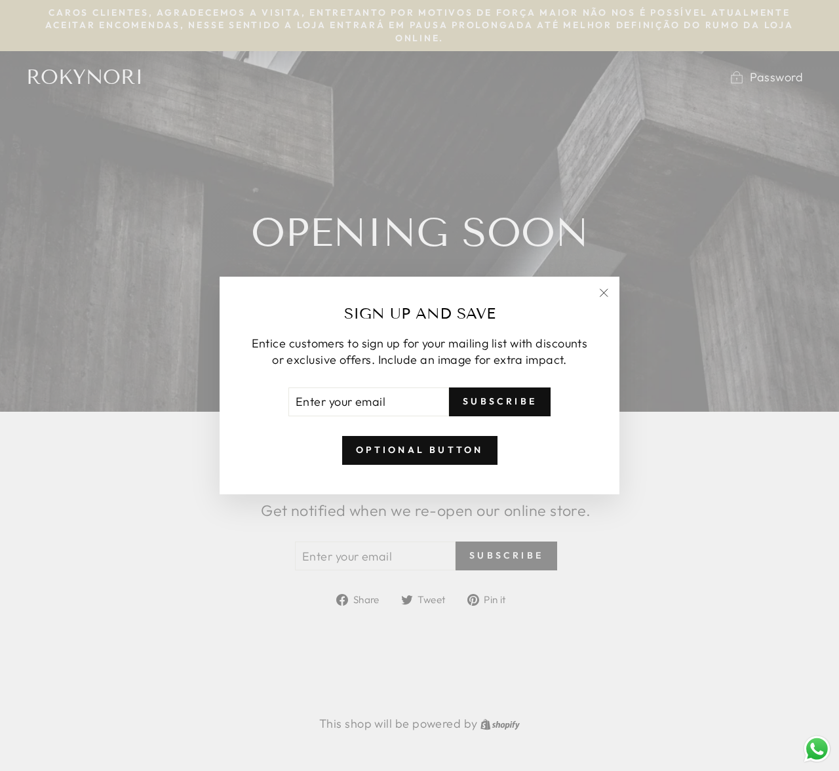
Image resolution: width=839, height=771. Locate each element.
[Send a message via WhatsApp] (817, 749)
